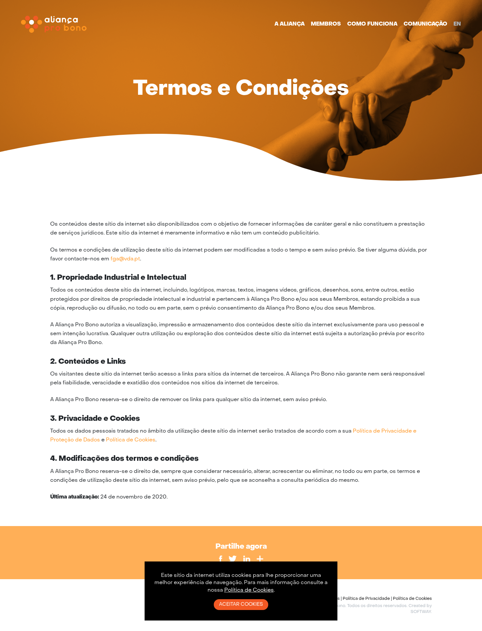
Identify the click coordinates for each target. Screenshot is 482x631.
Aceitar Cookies (241, 604)
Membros (326, 24)
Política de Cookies (130, 440)
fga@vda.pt (125, 259)
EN (457, 24)
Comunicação (425, 24)
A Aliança (289, 24)
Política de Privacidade (366, 599)
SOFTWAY (421, 612)
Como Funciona (372, 24)
